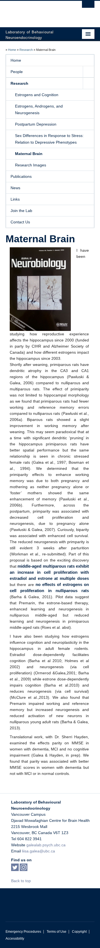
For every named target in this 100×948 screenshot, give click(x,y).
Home (12, 49)
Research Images (30, 165)
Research (26, 49)
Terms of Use (56, 932)
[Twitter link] (15, 869)
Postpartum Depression (35, 124)
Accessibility (15, 938)
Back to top (21, 881)
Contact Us (20, 222)
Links (15, 199)
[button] (88, 71)
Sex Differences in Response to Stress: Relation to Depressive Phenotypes (49, 138)
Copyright (79, 932)
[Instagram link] (23, 869)
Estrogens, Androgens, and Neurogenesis (39, 109)
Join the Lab (21, 210)
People (17, 71)
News (15, 188)
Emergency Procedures (23, 932)
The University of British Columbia (37, 11)
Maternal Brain (28, 153)
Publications (21, 176)
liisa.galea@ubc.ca (38, 851)
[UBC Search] (88, 7)
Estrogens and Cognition (36, 95)
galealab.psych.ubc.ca (46, 845)
